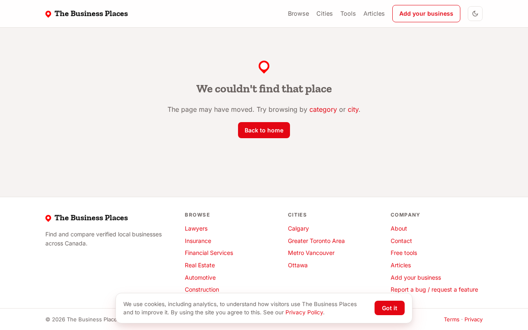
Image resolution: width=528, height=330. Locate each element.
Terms (452, 319)
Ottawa (298, 265)
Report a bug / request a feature (434, 289)
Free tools (404, 252)
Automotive (200, 277)
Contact (401, 240)
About (399, 228)
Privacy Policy (304, 312)
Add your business (426, 13)
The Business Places (91, 13)
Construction (202, 289)
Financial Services (209, 252)
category (323, 109)
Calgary (298, 228)
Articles (374, 13)
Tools (348, 13)
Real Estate (200, 265)
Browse (298, 13)
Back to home (264, 130)
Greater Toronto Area (316, 240)
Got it (389, 307)
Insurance (198, 240)
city (353, 109)
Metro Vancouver (311, 252)
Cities (324, 13)
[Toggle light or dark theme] (475, 13)
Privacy (473, 319)
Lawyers (196, 228)
